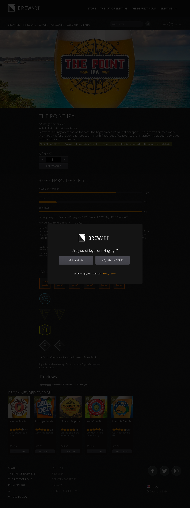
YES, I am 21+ (76, 260)
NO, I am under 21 (112, 260)
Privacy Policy (108, 273)
